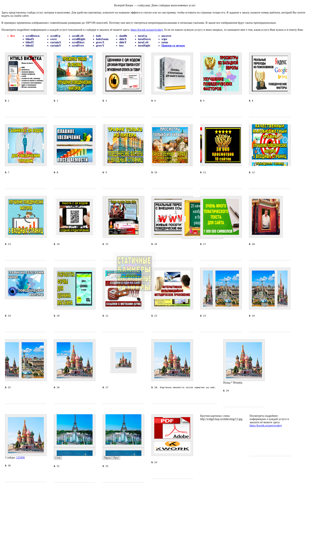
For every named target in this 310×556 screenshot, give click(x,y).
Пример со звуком (173, 45)
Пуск (116, 457)
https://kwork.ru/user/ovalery (147, 29)
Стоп (57, 457)
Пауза (107, 457)
